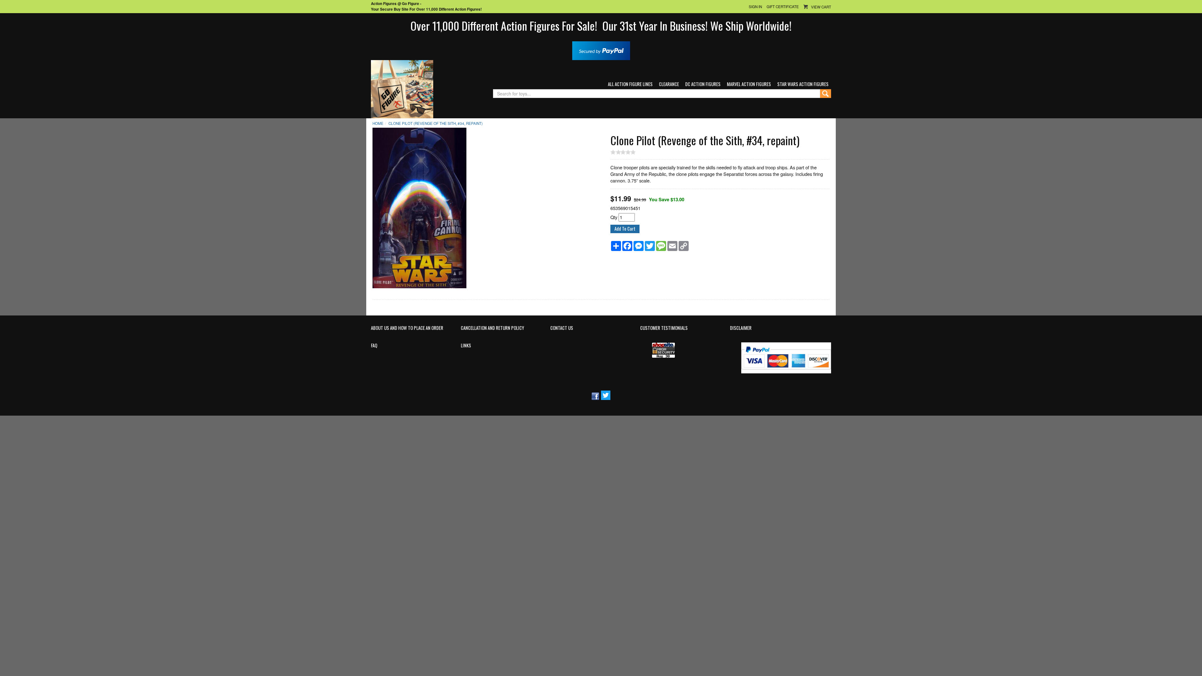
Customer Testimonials (664, 328)
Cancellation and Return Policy (492, 328)
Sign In (755, 6)
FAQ (374, 345)
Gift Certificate (783, 6)
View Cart (821, 6)
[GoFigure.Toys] (402, 88)
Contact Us (561, 328)
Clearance (669, 84)
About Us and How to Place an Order (407, 328)
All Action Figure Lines (630, 84)
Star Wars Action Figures (803, 84)
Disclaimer (741, 328)
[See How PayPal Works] (601, 50)
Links (466, 345)
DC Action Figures (703, 84)
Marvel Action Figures (749, 84)
